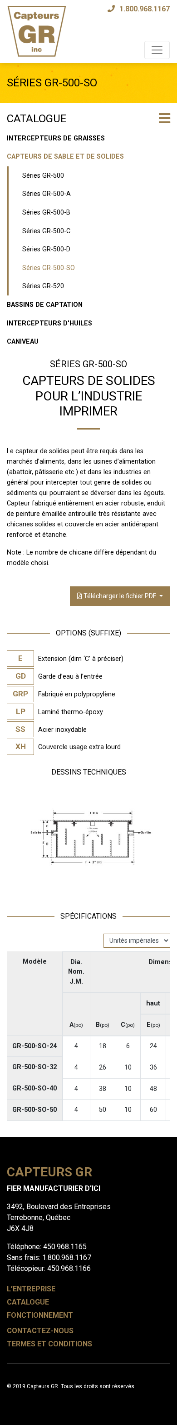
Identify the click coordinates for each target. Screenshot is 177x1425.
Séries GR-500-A (46, 194)
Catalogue (28, 1302)
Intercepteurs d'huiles (49, 323)
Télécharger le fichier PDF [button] (119, 596)
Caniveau (23, 341)
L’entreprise (31, 1289)
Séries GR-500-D (46, 249)
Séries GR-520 (43, 286)
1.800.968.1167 (144, 9)
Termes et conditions (49, 1344)
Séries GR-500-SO (48, 268)
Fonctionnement (40, 1315)
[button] (164, 119)
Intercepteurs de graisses (56, 138)
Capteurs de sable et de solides (65, 156)
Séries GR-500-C (46, 231)
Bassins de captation (45, 305)
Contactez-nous (40, 1330)
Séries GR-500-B (46, 212)
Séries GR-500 (43, 176)
